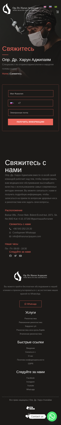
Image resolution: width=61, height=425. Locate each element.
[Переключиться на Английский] (45, 7)
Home (5, 73)
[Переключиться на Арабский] (55, 7)
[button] (57, 12)
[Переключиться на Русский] (50, 7)
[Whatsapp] (52, 416)
